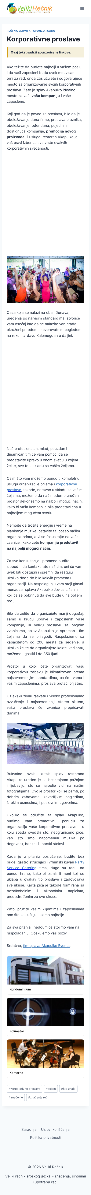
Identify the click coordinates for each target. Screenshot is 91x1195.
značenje (16, 1097)
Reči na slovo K (19, 30)
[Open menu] (82, 8)
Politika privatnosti (45, 1137)
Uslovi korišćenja (55, 1129)
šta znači (68, 1088)
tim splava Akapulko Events (46, 946)
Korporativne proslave (24, 1088)
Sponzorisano (44, 30)
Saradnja (29, 1129)
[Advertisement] (45, 203)
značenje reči (38, 1097)
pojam (51, 1088)
